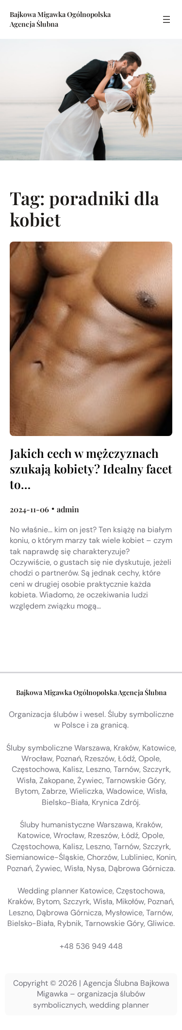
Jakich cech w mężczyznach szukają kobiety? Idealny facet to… (91, 469)
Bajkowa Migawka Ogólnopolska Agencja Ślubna (91, 692)
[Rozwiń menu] (166, 19)
